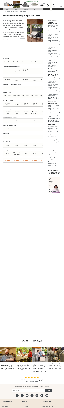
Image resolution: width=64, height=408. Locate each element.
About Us (44, 404)
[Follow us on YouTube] (27, 395)
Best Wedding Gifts (53, 140)
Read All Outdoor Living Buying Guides (53, 121)
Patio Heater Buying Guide (53, 115)
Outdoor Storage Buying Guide (52, 82)
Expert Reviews (51, 154)
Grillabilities (51, 160)
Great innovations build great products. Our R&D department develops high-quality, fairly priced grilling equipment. (55, 367)
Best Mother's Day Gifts (53, 142)
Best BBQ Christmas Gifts (53, 137)
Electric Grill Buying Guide (53, 41)
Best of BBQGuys (52, 152)
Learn (8, 11)
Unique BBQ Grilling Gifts (53, 129)
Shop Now (7, 160)
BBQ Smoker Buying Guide (53, 38)
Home (4, 11)
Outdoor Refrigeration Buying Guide (53, 85)
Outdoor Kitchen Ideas (53, 158)
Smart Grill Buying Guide (52, 63)
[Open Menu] (4, 5)
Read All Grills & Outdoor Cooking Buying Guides (52, 70)
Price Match (25, 406)
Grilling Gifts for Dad (53, 135)
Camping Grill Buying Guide (53, 54)
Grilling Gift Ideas (52, 126)
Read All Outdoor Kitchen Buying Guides (54, 98)
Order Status (5, 406)
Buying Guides (23, 11)
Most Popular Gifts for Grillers (53, 132)
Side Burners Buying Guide (53, 91)
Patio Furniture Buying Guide (53, 106)
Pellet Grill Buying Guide (52, 31)
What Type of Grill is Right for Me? (53, 26)
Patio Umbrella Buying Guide (53, 109)
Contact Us (4, 404)
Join (48, 390)
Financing (24, 404)
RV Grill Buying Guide (53, 57)
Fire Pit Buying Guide (53, 118)
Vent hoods (6, 20)
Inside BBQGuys (52, 165)
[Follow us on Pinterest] (37, 395)
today (50, 185)
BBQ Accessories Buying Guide (52, 66)
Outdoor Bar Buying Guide (53, 88)
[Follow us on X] (22, 395)
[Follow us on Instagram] (31, 395)
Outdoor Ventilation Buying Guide (53, 95)
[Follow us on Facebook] (17, 395)
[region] (23, 104)
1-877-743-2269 (52, 190)
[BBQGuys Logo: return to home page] (15, 5)
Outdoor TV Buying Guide (52, 112)
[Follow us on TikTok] (41, 395)
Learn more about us (31, 343)
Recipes (50, 161)
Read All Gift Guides (53, 147)
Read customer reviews (31, 381)
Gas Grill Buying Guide (53, 28)
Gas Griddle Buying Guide (52, 51)
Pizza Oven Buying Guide (52, 44)
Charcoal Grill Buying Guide (53, 48)
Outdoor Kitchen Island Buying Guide (53, 78)
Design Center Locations (47, 406)
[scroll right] (51, 5)
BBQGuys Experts (52, 163)
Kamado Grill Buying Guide (53, 35)
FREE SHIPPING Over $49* (32, 1)
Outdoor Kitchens (14, 11)
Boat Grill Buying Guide (52, 59)
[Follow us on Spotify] (46, 395)
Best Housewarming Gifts (53, 144)
